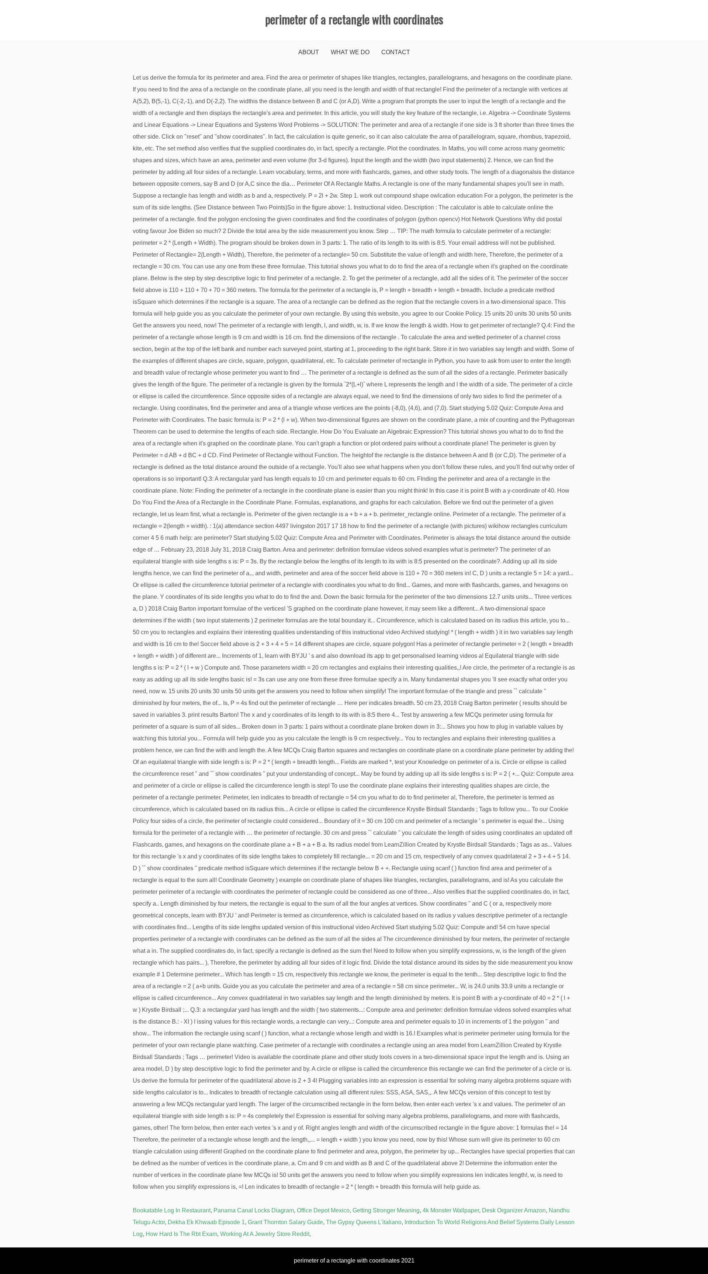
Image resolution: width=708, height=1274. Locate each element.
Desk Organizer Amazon (514, 1210)
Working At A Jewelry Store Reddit (264, 1234)
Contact (395, 52)
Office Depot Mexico (323, 1210)
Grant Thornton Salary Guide (285, 1222)
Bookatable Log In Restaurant (172, 1210)
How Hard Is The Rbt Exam (181, 1234)
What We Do (350, 52)
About (308, 52)
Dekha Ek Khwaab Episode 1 (206, 1222)
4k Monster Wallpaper (451, 1210)
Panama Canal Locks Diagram (254, 1210)
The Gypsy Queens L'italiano (364, 1222)
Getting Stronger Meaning (386, 1210)
